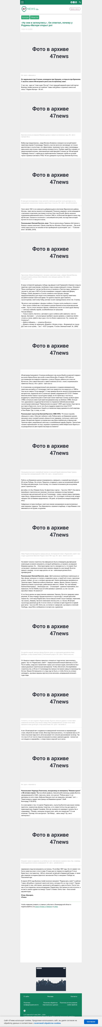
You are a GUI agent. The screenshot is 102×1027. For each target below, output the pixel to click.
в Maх (56, 906)
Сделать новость (75, 9)
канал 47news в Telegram (43, 906)
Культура (25, 17)
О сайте (26, 996)
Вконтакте (71, 2)
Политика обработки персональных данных (50, 1003)
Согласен (91, 1022)
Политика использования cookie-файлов (68, 1003)
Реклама (50, 996)
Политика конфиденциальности (31, 1003)
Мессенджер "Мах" (76, 2)
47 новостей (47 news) (31, 1014)
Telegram (74, 2)
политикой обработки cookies (47, 1023)
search (80, 2)
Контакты (74, 996)
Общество (34, 17)
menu (22, 2)
